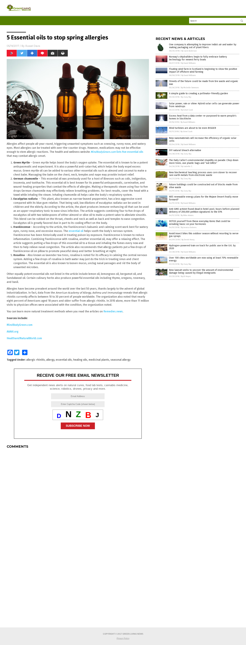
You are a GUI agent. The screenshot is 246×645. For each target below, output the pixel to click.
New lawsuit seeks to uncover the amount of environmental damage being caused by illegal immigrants (201, 271)
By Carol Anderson (189, 51)
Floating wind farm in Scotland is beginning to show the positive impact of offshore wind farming (203, 70)
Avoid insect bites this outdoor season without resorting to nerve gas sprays (203, 235)
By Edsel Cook (187, 110)
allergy (50, 359)
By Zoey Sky (186, 97)
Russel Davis (32, 45)
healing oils (80, 359)
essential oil (76, 231)
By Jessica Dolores (188, 227)
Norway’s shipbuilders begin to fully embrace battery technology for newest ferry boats (198, 58)
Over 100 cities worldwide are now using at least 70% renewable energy (203, 259)
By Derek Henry (188, 240)
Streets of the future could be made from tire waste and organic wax (203, 83)
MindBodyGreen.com (19, 324)
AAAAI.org (12, 331)
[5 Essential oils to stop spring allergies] (19, 12)
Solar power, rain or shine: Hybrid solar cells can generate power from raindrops (204, 105)
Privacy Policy (123, 638)
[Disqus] (78, 493)
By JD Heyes (186, 276)
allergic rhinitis (35, 359)
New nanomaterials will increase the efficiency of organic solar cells (202, 139)
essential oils (64, 359)
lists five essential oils (117, 151)
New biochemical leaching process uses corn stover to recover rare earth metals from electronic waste (203, 174)
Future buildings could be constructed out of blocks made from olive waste (203, 186)
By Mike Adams (187, 215)
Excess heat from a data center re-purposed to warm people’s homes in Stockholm (202, 117)
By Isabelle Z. (187, 166)
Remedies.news (113, 311)
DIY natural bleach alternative (185, 150)
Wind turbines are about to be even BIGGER (192, 128)
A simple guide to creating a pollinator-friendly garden (198, 93)
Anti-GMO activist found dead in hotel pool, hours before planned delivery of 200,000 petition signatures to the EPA (204, 210)
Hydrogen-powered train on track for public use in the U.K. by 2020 (202, 247)
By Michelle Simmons (190, 88)
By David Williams (188, 63)
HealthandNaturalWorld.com (24, 338)
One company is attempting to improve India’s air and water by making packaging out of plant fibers (202, 46)
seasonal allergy (120, 359)
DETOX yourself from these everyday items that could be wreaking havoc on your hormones (199, 223)
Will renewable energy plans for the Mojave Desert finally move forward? (203, 198)
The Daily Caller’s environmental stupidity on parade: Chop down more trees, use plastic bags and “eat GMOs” (203, 161)
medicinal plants (99, 359)
